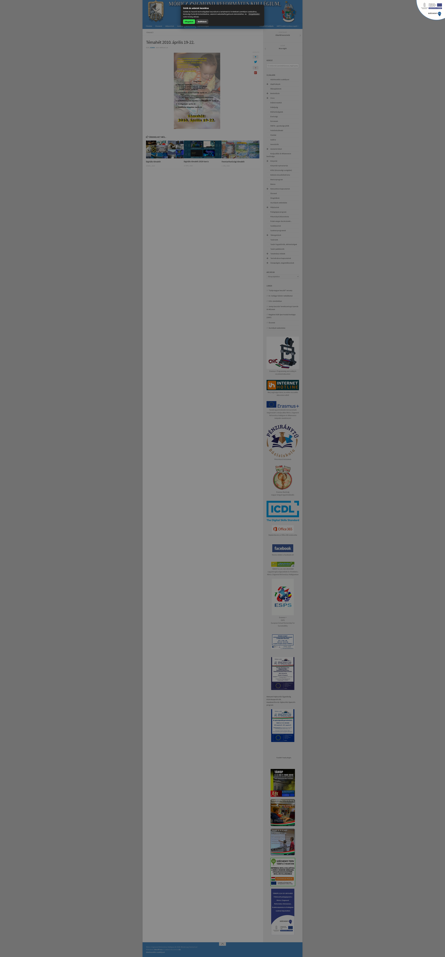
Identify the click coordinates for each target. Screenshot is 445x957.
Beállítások (202, 21)
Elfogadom (189, 21)
